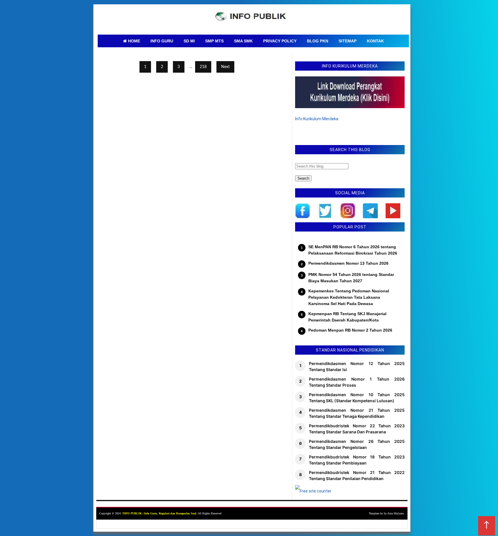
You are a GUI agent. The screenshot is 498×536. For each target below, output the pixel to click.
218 (203, 67)
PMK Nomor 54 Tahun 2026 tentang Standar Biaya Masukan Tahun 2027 (351, 277)
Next (225, 67)
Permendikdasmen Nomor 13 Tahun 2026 (348, 263)
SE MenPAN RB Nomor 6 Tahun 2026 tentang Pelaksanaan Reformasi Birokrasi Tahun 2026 (352, 250)
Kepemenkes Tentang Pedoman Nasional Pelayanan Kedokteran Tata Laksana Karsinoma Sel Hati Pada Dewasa (348, 297)
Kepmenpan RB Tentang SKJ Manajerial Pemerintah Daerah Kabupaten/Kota (347, 316)
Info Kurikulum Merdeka (316, 118)
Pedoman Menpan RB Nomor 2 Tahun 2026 (350, 330)
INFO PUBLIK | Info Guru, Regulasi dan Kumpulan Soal (159, 513)
